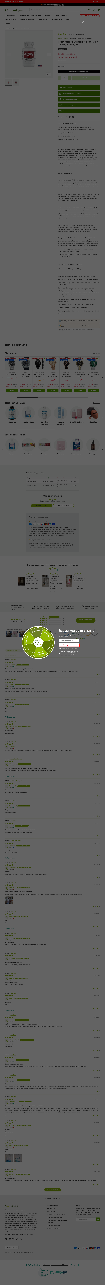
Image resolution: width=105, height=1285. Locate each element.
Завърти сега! (68, 645)
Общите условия (71, 652)
